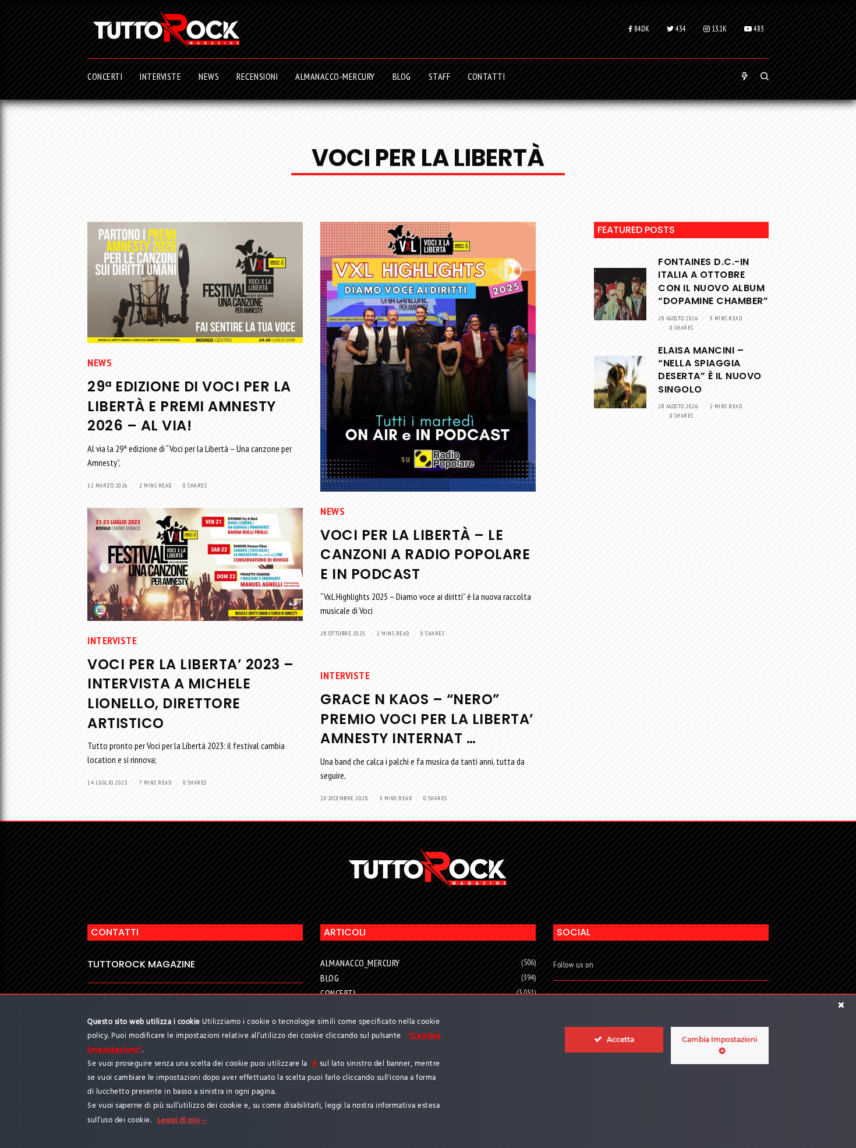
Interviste (112, 640)
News (99, 362)
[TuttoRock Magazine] (166, 29)
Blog (329, 978)
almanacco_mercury (360, 962)
